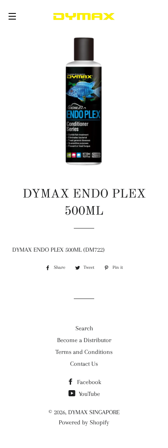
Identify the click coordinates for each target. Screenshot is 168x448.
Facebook (88, 382)
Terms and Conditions (84, 352)
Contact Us (84, 363)
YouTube (88, 393)
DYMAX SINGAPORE (93, 412)
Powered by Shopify (84, 422)
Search (84, 328)
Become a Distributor (84, 340)
